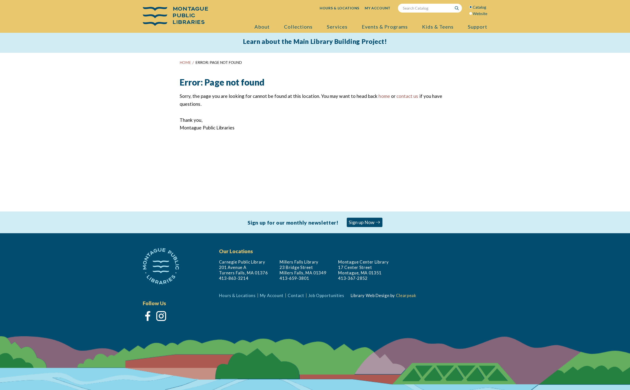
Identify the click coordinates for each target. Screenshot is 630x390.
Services (337, 27)
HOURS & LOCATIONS (339, 8)
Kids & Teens (438, 27)
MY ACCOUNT (378, 8)
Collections (298, 27)
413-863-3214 (234, 278)
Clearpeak (406, 295)
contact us (407, 96)
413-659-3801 (294, 278)
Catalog (479, 7)
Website (480, 13)
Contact (296, 295)
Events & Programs (385, 27)
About (262, 27)
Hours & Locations (237, 295)
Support (477, 27)
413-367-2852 (353, 278)
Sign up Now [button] (362, 222)
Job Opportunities (326, 295)
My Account (272, 295)
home (384, 96)
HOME (185, 62)
